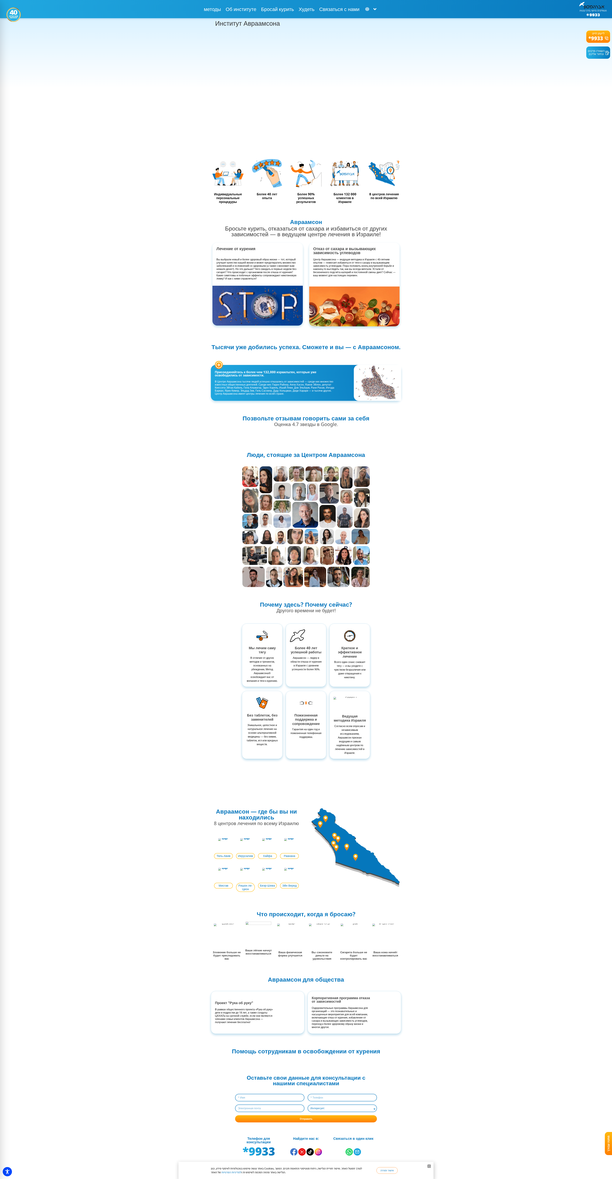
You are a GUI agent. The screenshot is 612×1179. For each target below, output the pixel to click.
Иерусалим (245, 856)
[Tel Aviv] (333, 844)
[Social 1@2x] (349, 1152)
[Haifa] (320, 824)
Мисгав (223, 885)
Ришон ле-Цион (245, 887)
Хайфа (267, 856)
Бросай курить (277, 9)
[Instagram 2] (318, 1152)
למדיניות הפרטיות (231, 1172)
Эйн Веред (289, 885)
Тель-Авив (223, 856)
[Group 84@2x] (357, 1152)
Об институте (241, 9)
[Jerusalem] (346, 847)
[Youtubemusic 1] (302, 1152)
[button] (429, 1166)
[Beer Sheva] (355, 857)
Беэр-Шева (267, 885)
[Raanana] (334, 836)
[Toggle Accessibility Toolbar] (7, 1172)
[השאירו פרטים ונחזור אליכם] (598, 52)
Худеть (306, 9)
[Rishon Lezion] (336, 848)
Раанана (289, 856)
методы (212, 9)
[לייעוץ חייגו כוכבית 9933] (598, 36)
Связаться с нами (339, 9)
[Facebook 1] (294, 1152)
